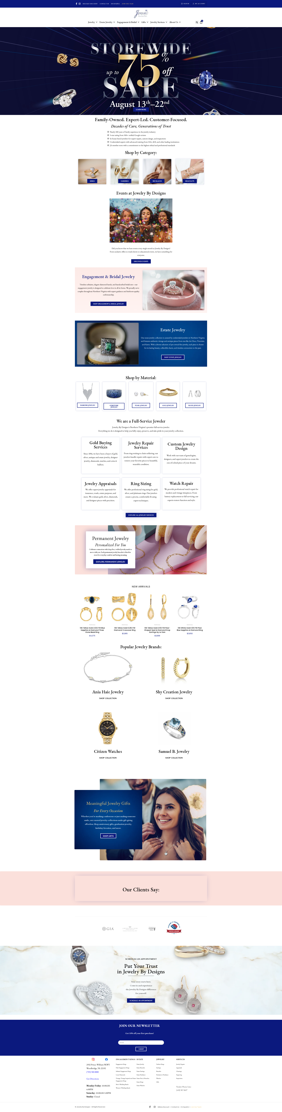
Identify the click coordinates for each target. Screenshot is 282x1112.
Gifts (143, 22)
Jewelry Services (157, 22)
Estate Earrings (141, 1071)
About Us (173, 22)
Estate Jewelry (105, 22)
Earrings (158, 1068)
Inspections (179, 1078)
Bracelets (158, 1071)
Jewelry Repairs (180, 1064)
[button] (197, 22)
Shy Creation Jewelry (174, 692)
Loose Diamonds (120, 1075)
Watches (158, 1078)
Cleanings (179, 1071)
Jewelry (91, 22)
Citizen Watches (108, 751)
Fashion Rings (160, 1064)
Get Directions (92, 1078)
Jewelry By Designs (83, 1107)
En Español (115, 4)
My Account (200, 4)
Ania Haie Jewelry (108, 692)
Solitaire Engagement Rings (123, 1071)
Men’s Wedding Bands (122, 1084)
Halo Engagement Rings (122, 1068)
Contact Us (104, 4)
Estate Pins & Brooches (143, 1078)
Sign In (186, 4)
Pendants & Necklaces (162, 1075)
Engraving (179, 1075)
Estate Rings (140, 1082)
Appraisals (179, 1068)
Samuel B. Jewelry (174, 751)
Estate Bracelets (141, 1068)
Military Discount (90, 4)
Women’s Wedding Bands (123, 1088)
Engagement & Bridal (127, 22)
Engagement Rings (121, 1064)
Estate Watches (141, 1085)
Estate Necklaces (141, 1075)
